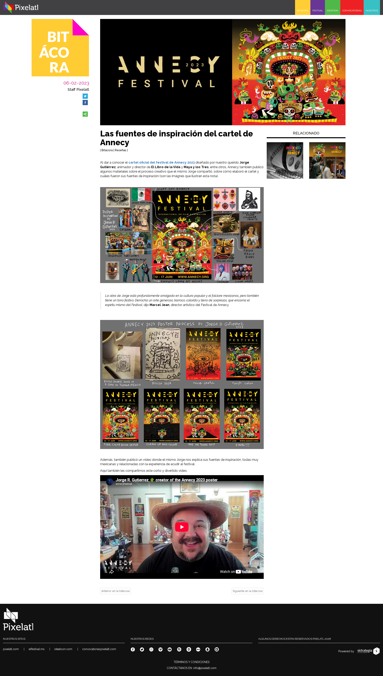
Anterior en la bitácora (115, 591)
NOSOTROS (372, 10)
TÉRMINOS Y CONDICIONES (191, 662)
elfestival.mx (36, 649)
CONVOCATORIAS (352, 10)
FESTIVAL (317, 10)
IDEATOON (332, 10)
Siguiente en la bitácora (248, 591)
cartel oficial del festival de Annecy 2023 (161, 162)
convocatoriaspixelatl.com (99, 649)
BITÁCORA (302, 10)
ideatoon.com (63, 649)
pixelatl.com (11, 649)
